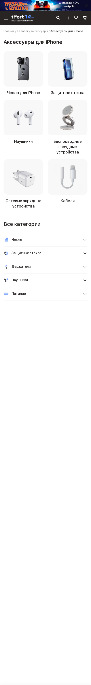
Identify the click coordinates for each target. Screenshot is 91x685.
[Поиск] (58, 18)
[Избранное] (76, 18)
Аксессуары (39, 31)
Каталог (22, 31)
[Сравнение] (67, 18)
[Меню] (6, 18)
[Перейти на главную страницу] (22, 18)
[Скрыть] (86, 5)
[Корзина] (84, 18)
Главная (9, 31)
